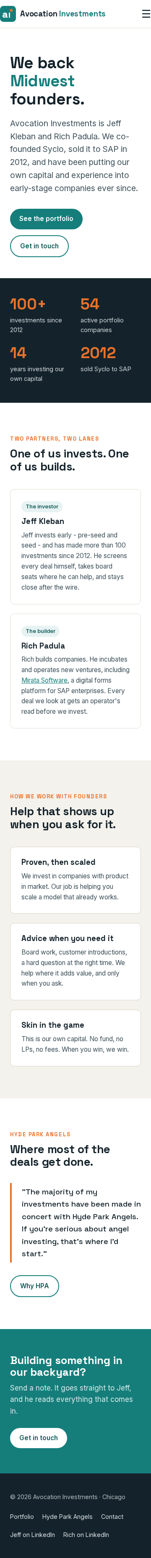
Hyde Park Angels (67, 1516)
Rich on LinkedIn (86, 1534)
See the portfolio (46, 219)
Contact (112, 1516)
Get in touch (39, 246)
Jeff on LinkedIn (32, 1534)
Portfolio (22, 1516)
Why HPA (34, 1286)
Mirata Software (44, 680)
